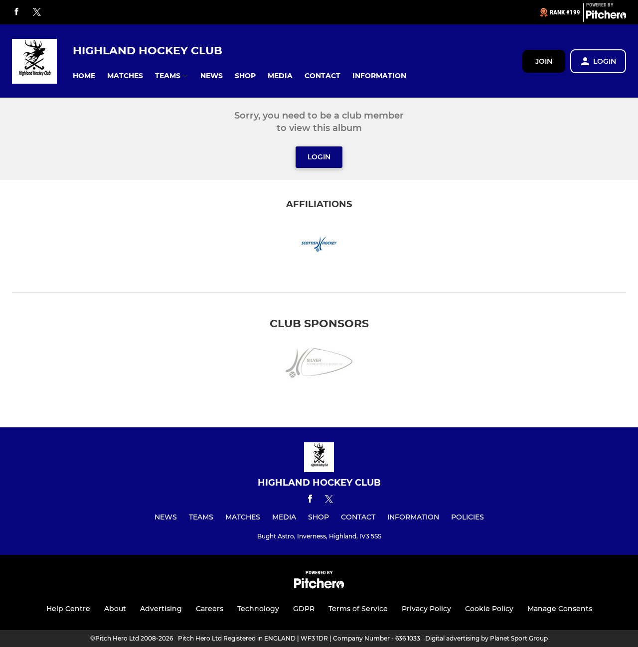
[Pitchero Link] (606, 16)
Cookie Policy (489, 608)
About (115, 608)
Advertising (161, 608)
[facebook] (16, 12)
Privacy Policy (426, 608)
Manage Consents (559, 608)
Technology (258, 608)
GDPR (304, 608)
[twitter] (37, 12)
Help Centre (68, 608)
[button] (84, 76)
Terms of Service (358, 608)
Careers (209, 608)
